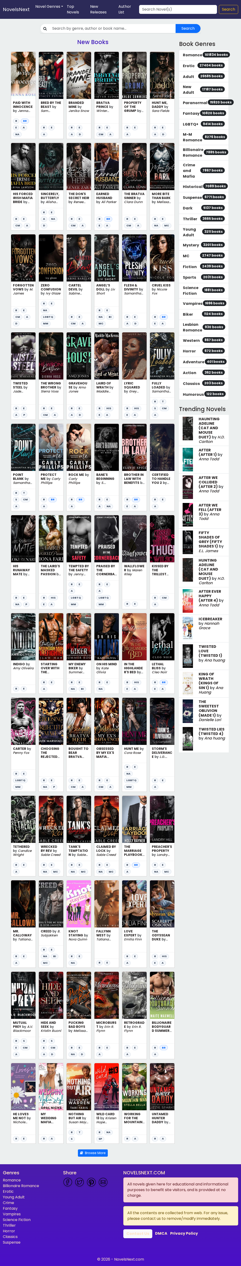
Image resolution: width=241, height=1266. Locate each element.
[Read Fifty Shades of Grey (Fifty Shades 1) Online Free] (188, 542)
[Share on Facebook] (67, 1182)
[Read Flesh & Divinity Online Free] (134, 258)
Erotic (8, 1191)
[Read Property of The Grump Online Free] (134, 75)
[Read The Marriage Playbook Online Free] (134, 819)
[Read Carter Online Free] (23, 721)
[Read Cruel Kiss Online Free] (162, 258)
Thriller (9, 1225)
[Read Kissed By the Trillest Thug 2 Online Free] (162, 538)
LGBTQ (48, 317)
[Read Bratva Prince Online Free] (106, 75)
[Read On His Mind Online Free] (106, 636)
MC (166, 225)
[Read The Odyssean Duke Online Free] (162, 903)
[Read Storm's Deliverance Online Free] (162, 721)
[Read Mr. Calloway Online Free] (23, 903)
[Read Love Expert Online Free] (134, 903)
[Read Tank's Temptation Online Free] (79, 819)
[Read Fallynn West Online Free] (106, 903)
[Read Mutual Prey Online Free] (23, 995)
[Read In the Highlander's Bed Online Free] (134, 636)
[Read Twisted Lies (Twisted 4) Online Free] (188, 739)
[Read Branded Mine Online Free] (79, 75)
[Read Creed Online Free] (51, 903)
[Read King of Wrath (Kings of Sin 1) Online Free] (188, 683)
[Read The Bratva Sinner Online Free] (134, 166)
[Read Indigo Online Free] (23, 636)
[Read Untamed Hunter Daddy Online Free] (162, 1086)
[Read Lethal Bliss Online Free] (162, 636)
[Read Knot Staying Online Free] (79, 903)
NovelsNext (16, 9)
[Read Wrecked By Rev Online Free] (51, 819)
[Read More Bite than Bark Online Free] (162, 166)
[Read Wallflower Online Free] (134, 538)
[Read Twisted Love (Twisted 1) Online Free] (188, 656)
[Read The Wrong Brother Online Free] (51, 356)
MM (45, 323)
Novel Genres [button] (47, 6)
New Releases (98, 9)
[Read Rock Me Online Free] (79, 447)
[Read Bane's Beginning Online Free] (106, 447)
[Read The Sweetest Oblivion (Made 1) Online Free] (188, 711)
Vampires (12, 1214)
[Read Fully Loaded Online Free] (162, 356)
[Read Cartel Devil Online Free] (79, 258)
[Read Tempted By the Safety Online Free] (79, 538)
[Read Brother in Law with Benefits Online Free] (134, 447)
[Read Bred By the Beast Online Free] (51, 75)
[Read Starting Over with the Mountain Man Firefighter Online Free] (51, 636)
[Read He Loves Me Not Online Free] (23, 1086)
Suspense (11, 1242)
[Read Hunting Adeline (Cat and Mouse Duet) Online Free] (188, 570)
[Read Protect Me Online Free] (51, 447)
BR (25, 121)
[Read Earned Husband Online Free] (106, 166)
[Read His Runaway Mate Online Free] (23, 538)
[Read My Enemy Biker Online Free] (79, 636)
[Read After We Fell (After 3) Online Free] (188, 515)
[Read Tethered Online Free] (23, 819)
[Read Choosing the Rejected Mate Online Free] (51, 721)
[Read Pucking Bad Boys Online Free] (79, 995)
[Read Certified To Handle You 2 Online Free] (162, 447)
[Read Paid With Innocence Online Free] (23, 75)
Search (228, 9)
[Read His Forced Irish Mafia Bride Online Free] (23, 166)
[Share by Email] (103, 1182)
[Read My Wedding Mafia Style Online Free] (51, 1086)
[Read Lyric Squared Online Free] (134, 356)
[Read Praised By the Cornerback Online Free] (106, 538)
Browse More (94, 1153)
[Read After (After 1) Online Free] (188, 459)
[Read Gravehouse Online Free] (79, 356)
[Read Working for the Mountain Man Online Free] (134, 1086)
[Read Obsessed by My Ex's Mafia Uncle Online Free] (106, 721)
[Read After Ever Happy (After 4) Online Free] (188, 601)
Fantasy (10, 1208)
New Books (92, 42)
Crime (8, 1202)
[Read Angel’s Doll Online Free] (106, 258)
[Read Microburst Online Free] (106, 995)
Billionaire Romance (21, 1185)
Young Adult (14, 1197)
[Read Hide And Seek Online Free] (51, 995)
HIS (108, 408)
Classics (10, 1236)
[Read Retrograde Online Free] (134, 995)
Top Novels (73, 9)
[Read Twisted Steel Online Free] (23, 356)
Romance (12, 1180)
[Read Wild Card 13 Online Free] (106, 1086)
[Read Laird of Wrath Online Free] (106, 356)
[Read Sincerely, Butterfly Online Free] (51, 166)
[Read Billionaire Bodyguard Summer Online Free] (162, 995)
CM (101, 134)
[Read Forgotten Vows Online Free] (23, 258)
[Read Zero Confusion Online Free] (51, 258)
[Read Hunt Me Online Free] (134, 721)
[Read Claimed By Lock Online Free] (106, 819)
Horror (9, 1231)
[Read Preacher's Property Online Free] (162, 819)
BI (110, 317)
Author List (124, 9)
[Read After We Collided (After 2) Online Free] (188, 487)
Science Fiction (17, 1219)
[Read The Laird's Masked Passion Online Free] (51, 538)
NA (17, 134)
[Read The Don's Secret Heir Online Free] (79, 166)
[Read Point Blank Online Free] (23, 447)
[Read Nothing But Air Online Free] (79, 1086)
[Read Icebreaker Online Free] (188, 628)
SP (100, 1139)
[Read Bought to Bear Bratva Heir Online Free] (79, 721)
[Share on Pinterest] (91, 1182)
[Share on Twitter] (79, 1182)
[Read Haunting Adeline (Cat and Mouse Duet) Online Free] (188, 428)
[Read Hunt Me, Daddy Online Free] (162, 75)
